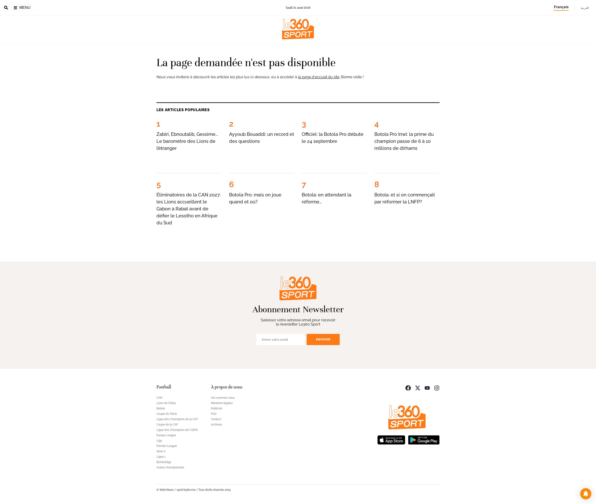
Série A (161, 451)
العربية (585, 8)
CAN (159, 397)
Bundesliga (163, 462)
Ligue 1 (161, 456)
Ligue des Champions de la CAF (177, 419)
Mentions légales (222, 403)
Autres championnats (170, 467)
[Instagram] (437, 387)
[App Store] (391, 440)
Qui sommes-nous (223, 397)
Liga (159, 440)
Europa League (166, 435)
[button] (585, 493)
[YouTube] (427, 388)
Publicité (216, 408)
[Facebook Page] (408, 388)
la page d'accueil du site (318, 77)
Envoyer (323, 339)
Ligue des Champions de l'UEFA (177, 430)
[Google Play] (424, 440)
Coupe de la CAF (167, 424)
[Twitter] (417, 388)
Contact (216, 419)
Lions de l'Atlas (166, 403)
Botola (160, 408)
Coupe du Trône (166, 413)
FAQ (213, 413)
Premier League (166, 446)
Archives (216, 424)
